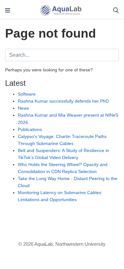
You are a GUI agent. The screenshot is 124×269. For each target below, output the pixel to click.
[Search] (116, 10)
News (23, 108)
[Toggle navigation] (7, 10)
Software (27, 94)
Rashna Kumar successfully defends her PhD (63, 101)
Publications (30, 129)
